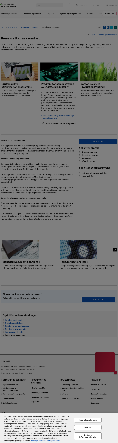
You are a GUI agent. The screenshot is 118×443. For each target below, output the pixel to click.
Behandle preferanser (87, 420)
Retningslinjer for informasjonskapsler (45, 441)
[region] (59, 428)
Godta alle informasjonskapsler (88, 436)
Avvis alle (88, 427)
